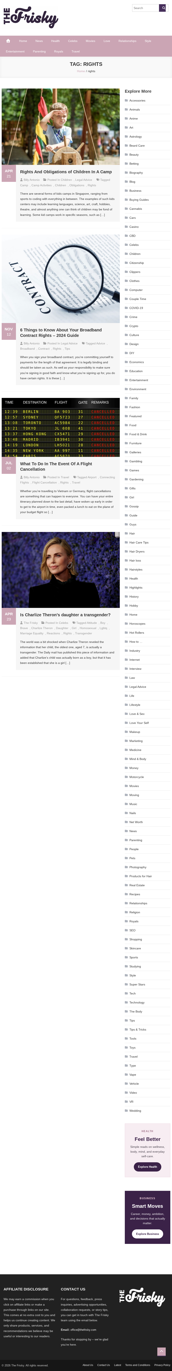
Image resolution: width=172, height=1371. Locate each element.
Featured (135, 416)
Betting (134, 163)
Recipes (134, 894)
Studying (135, 966)
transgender (83, 633)
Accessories (137, 100)
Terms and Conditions (137, 1365)
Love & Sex (137, 713)
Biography (136, 172)
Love (107, 41)
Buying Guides (139, 199)
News (39, 41)
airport (92, 477)
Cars (132, 217)
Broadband (27, 348)
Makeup (134, 732)
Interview (135, 668)
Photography (137, 867)
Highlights (135, 587)
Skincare (135, 948)
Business (135, 190)
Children (66, 179)
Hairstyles (135, 569)
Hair (132, 533)
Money (133, 768)
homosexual (88, 628)
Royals (58, 51)
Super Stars (137, 984)
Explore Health (147, 1166)
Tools (132, 1038)
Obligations (76, 185)
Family (133, 398)
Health (55, 41)
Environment (137, 389)
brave (24, 628)
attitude (92, 622)
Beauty (134, 154)
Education (136, 371)
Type (132, 1065)
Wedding (135, 1110)
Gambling (135, 461)
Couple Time (137, 299)
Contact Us (103, 1365)
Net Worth (136, 822)
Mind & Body (137, 759)
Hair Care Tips (139, 542)
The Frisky (31, 622)
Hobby (133, 605)
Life (131, 695)
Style (148, 41)
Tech (132, 993)
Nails (132, 813)
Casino (134, 226)
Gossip (134, 506)
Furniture (135, 443)
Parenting (39, 51)
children (60, 185)
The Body (135, 1011)
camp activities (41, 185)
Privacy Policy (162, 1365)
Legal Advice (83, 179)
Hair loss (135, 560)
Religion (134, 912)
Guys (132, 524)
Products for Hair (140, 876)
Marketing (136, 741)
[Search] (162, 8)
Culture (134, 335)
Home (23, 41)
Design (134, 344)
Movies (90, 41)
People (134, 849)
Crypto (133, 326)
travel (76, 482)
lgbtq (103, 628)
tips (67, 348)
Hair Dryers (137, 551)
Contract (44, 348)
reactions (53, 633)
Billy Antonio (32, 179)
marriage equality (31, 633)
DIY (131, 353)
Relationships (127, 41)
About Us (88, 1365)
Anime (133, 118)
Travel (76, 51)
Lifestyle (134, 704)
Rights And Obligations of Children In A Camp (66, 171)
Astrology (135, 136)
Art (131, 127)
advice (100, 343)
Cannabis (135, 208)
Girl (74, 628)
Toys (132, 1047)
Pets (132, 858)
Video (133, 1092)
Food (132, 425)
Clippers (134, 272)
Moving (134, 795)
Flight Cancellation (44, 482)
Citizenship (136, 263)
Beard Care (137, 145)
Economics (136, 362)
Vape (132, 1074)
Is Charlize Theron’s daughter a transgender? (65, 615)
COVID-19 (136, 308)
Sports (133, 957)
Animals (134, 109)
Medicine (135, 750)
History (134, 596)
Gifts (132, 488)
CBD (132, 235)
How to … (135, 641)
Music (133, 804)
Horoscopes (137, 623)
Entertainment (15, 51)
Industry (134, 650)
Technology (137, 1002)
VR (131, 1101)
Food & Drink (138, 434)
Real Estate (137, 885)
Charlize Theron (42, 628)
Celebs (72, 41)
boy (102, 622)
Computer (136, 290)
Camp (24, 185)
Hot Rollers (136, 632)
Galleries (135, 452)
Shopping (135, 939)
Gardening (136, 479)
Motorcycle (136, 777)
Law (132, 677)
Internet (134, 659)
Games (134, 470)
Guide (133, 515)
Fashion (134, 407)
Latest (117, 1365)
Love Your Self (139, 723)
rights (92, 185)
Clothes (134, 281)
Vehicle (134, 1083)
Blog (132, 181)
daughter (62, 628)
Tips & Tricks (137, 1029)
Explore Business (147, 1233)
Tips (132, 1020)
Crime (133, 317)
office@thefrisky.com (83, 1329)
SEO (132, 930)
